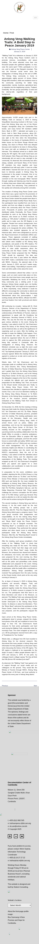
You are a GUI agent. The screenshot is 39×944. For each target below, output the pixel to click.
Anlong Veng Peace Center (20, 49)
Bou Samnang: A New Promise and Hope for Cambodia (16, 920)
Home (5, 33)
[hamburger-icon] (35, 17)
